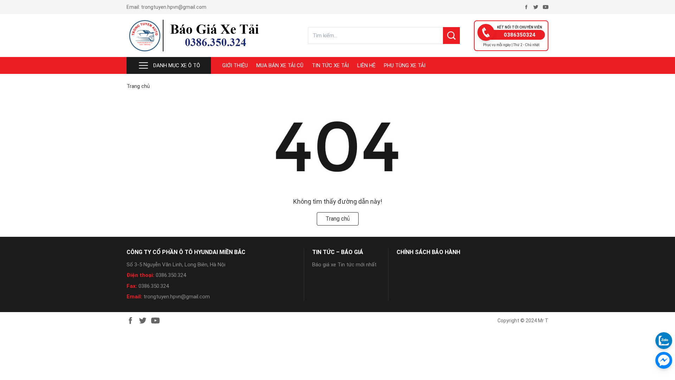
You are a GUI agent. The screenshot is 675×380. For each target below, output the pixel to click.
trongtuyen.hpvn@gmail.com (173, 7)
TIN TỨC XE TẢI (330, 65)
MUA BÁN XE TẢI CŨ (279, 65)
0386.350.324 (171, 275)
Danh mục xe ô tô (176, 65)
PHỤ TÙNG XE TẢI (404, 65)
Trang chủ (138, 86)
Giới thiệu (235, 65)
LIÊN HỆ (366, 65)
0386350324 (519, 35)
